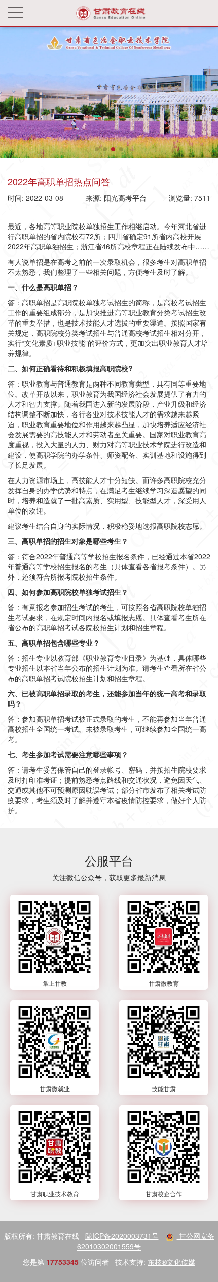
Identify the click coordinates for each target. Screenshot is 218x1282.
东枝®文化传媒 (171, 1262)
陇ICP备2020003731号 (122, 1236)
